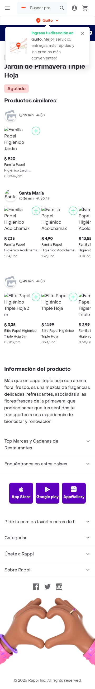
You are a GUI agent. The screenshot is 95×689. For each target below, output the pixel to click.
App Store (21, 496)
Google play (47, 496)
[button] (47, 20)
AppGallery (73, 496)
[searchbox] (42, 8)
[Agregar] (36, 131)
